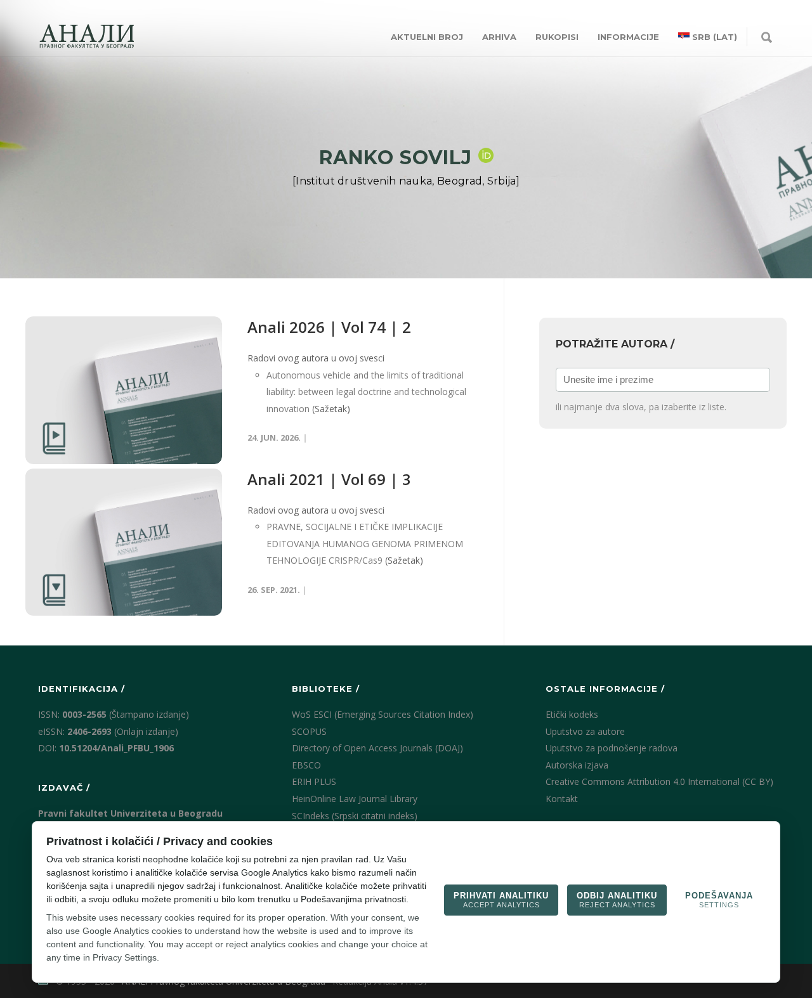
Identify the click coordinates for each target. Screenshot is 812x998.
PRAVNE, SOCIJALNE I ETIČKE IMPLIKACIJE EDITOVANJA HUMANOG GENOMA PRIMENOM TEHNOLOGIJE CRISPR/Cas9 (364, 543)
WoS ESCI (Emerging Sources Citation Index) (382, 714)
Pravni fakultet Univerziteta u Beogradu (130, 813)
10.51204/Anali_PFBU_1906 (116, 748)
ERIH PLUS (314, 781)
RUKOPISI (557, 37)
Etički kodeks (572, 714)
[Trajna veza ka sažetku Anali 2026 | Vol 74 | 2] (123, 390)
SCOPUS (309, 731)
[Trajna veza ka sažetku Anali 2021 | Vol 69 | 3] (123, 542)
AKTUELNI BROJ (427, 37)
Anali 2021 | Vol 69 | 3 (329, 479)
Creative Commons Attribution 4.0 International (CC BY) (659, 781)
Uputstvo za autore (585, 731)
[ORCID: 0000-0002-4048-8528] (486, 155)
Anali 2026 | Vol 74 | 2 (329, 326)
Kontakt (562, 799)
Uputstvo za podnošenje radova (612, 748)
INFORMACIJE (628, 37)
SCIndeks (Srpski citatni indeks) (354, 816)
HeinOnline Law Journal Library (354, 799)
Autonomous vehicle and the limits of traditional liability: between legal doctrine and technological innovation (366, 392)
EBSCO (306, 765)
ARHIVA (499, 37)
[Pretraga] (766, 38)
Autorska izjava (577, 765)
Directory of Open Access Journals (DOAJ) (377, 748)
